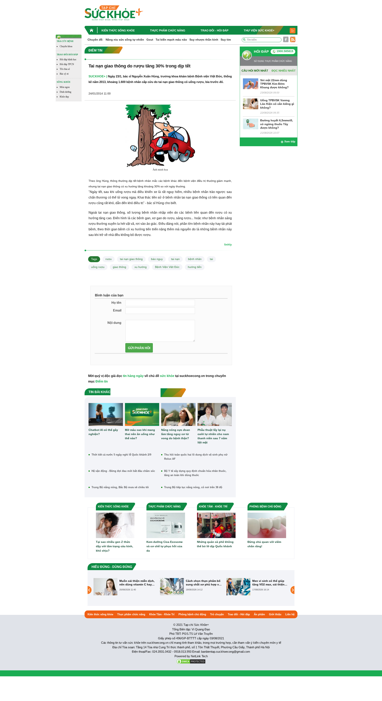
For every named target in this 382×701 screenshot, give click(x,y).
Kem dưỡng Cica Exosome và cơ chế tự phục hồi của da (164, 546)
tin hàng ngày (133, 376)
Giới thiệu (275, 614)
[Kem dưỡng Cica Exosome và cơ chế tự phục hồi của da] (165, 525)
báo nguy (157, 259)
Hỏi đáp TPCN (67, 64)
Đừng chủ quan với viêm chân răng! (264, 544)
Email (117, 310)
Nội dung (114, 322)
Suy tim (226, 39)
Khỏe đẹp (64, 96)
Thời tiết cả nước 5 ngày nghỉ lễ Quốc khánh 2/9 (121, 454)
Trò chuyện (217, 614)
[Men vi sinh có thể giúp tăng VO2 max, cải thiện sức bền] (172, 586)
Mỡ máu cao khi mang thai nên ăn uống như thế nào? (140, 434)
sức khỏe (167, 376)
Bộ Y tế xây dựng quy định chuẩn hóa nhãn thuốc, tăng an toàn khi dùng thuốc (195, 473)
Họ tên (116, 302)
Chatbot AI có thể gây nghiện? (103, 432)
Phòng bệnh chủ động (192, 614)
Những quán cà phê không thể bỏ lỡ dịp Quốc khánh (215, 544)
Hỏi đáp (261, 52)
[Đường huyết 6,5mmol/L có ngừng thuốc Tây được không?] (250, 124)
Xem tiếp (289, 141)
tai (211, 259)
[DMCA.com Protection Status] (191, 661)
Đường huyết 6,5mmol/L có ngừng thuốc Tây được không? (276, 124)
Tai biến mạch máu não (171, 39)
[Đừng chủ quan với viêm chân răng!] (267, 525)
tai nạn (175, 259)
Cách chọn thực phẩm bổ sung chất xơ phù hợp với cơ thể (137, 582)
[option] (125, 586)
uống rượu (97, 267)
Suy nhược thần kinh (203, 39)
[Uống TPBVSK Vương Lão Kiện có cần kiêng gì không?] (250, 103)
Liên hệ (289, 614)
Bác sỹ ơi (64, 73)
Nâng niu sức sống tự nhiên (125, 39)
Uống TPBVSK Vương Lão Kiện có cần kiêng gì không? (277, 104)
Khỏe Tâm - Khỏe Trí (161, 614)
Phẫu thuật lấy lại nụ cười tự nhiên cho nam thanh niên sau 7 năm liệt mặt (213, 436)
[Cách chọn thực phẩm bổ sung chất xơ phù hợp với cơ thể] (105, 586)
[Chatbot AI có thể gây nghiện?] (106, 414)
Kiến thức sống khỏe (118, 30)
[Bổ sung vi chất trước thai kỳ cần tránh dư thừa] (238, 589)
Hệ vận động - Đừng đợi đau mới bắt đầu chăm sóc (123, 470)
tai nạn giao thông (131, 259)
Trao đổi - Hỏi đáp (214, 30)
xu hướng (140, 267)
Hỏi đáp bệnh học (68, 59)
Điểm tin (102, 381)
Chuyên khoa (66, 46)
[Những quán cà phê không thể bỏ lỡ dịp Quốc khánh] (216, 525)
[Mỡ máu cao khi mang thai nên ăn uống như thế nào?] (142, 414)
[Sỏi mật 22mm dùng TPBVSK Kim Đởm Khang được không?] (250, 83)
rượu (108, 259)
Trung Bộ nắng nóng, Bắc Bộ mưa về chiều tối (120, 487)
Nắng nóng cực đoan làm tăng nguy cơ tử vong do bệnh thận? (175, 434)
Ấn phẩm (259, 614)
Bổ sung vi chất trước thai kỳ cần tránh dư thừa (270, 582)
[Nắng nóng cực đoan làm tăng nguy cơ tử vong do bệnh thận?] (178, 414)
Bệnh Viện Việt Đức (167, 267)
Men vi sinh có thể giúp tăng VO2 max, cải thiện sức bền (202, 582)
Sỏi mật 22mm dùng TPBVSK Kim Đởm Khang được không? (274, 84)
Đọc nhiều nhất (284, 70)
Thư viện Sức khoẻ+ (259, 30)
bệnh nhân (195, 259)
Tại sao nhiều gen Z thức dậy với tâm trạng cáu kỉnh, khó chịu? (114, 546)
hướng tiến (195, 267)
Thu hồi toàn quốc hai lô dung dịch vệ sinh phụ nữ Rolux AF (195, 456)
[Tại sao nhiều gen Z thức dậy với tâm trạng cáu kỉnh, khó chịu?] (115, 525)
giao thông (119, 267)
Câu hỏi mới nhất (255, 70)
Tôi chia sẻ (65, 69)
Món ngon (65, 87)
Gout (149, 39)
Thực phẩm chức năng (167, 30)
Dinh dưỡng (65, 92)
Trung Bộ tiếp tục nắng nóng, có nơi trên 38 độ (193, 487)
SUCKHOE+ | (98, 76)
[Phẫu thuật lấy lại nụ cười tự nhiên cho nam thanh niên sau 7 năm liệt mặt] (215, 414)
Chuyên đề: (95, 39)
